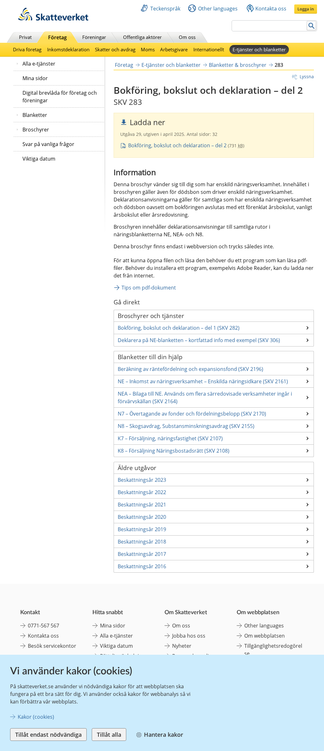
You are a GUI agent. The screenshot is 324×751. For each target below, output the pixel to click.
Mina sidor (35, 78)
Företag (57, 37)
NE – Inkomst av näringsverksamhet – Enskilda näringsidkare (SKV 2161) (203, 381)
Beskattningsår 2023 (142, 479)
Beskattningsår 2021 (142, 504)
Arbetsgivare (174, 49)
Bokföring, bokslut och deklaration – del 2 (178, 145)
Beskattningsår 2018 (142, 541)
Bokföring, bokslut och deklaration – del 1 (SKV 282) (179, 327)
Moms (148, 49)
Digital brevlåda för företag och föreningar (59, 96)
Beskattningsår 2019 (142, 529)
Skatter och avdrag (115, 49)
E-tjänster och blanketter (259, 49)
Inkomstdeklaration (68, 49)
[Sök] (311, 26)
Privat (25, 37)
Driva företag (27, 49)
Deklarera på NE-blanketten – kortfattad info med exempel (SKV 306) (199, 340)
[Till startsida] (53, 19)
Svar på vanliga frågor (48, 144)
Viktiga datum (38, 158)
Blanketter (34, 114)
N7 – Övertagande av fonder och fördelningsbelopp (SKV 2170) (192, 413)
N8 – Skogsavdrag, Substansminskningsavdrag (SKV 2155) (186, 426)
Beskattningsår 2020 (142, 516)
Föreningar (94, 37)
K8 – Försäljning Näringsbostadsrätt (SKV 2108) (173, 450)
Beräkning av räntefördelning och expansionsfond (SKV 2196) (190, 369)
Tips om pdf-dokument (149, 287)
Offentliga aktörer (142, 37)
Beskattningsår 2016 (142, 566)
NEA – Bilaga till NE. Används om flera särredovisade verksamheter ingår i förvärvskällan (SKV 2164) (205, 397)
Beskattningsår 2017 (142, 554)
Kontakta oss (270, 8)
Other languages (218, 8)
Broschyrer (35, 129)
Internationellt (208, 49)
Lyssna (307, 76)
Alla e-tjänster (38, 63)
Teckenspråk (165, 8)
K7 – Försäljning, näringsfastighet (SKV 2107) (170, 438)
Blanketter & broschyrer (237, 64)
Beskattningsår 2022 (142, 492)
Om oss (187, 37)
